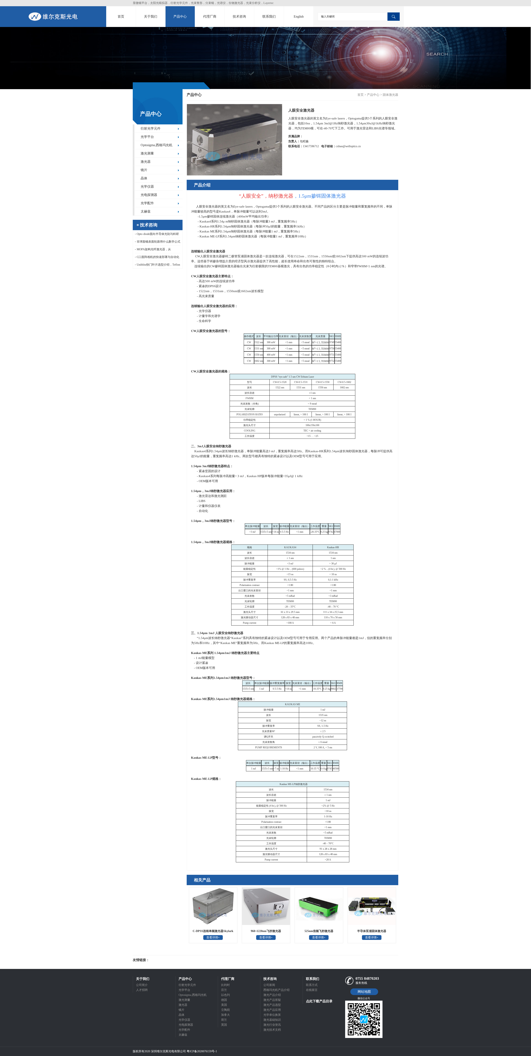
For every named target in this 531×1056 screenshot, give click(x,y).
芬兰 (224, 990)
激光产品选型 (272, 1004)
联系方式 (312, 985)
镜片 (144, 170)
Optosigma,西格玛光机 (156, 145)
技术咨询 (239, 16)
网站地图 (364, 991)
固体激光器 (390, 94)
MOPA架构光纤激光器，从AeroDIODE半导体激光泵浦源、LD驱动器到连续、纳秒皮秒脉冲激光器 (157, 250)
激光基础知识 (272, 1019)
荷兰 (224, 1019)
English (299, 16)
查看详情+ (213, 937)
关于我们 (150, 16)
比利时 (225, 985)
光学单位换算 (272, 1014)
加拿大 (225, 1014)
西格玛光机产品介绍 (276, 990)
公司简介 (142, 985)
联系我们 (269, 16)
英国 (224, 1024)
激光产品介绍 (272, 994)
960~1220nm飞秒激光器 (266, 931)
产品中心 (180, 16)
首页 (121, 16)
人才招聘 (142, 990)
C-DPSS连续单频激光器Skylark (213, 931)
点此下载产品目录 (319, 1001)
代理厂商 (209, 16)
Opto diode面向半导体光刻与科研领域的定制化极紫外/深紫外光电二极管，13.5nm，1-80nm (157, 235)
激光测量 (147, 153)
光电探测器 (149, 195)
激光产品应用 (272, 1009)
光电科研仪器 (161, 960)
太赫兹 (146, 211)
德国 (224, 999)
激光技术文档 (272, 1029)
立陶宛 (225, 1009)
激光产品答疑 (272, 999)
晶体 (144, 178)
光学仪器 (147, 186)
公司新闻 (269, 985)
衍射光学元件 (151, 128)
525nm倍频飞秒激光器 (318, 931)
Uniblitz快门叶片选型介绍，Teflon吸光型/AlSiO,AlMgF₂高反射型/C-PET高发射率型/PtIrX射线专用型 (157, 266)
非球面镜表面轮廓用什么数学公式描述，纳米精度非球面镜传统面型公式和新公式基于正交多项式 (157, 243)
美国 (224, 1004)
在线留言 (312, 990)
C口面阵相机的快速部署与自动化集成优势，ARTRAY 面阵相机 (157, 258)
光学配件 (147, 203)
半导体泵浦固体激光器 (371, 931)
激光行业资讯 (272, 1024)
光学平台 (147, 137)
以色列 (225, 994)
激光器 (146, 161)
